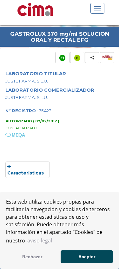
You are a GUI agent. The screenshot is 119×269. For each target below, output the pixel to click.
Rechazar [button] (32, 256)
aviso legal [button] (39, 240)
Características (25, 173)
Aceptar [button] (86, 256)
